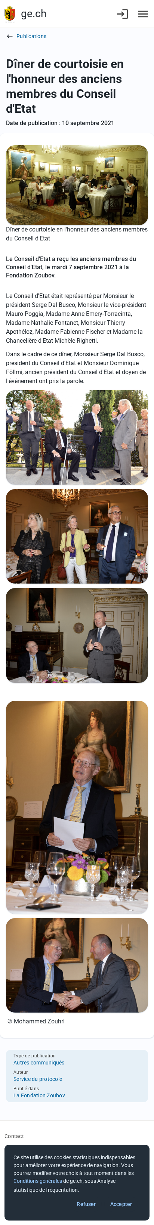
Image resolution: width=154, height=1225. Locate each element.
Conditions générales (37, 1181)
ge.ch (33, 13)
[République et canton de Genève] (9, 14)
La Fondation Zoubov (39, 1095)
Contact (14, 1136)
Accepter (121, 1204)
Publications (31, 36)
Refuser (86, 1204)
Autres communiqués (39, 1063)
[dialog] (77, 1183)
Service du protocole (37, 1079)
